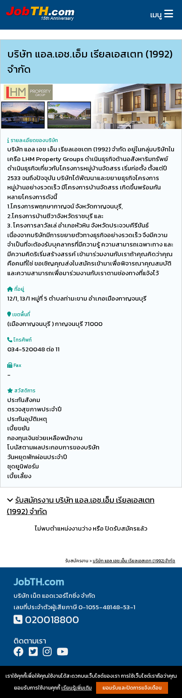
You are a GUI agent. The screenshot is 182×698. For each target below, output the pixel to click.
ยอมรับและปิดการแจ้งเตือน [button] (132, 688)
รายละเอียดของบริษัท (33, 140)
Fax (16, 365)
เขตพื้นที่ (20, 314)
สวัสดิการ (24, 390)
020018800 (52, 619)
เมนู (156, 14)
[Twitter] (33, 652)
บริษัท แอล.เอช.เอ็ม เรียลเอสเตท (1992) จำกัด (134, 561)
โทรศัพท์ (22, 340)
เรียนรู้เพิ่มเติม (76, 688)
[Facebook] (19, 652)
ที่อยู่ (18, 289)
